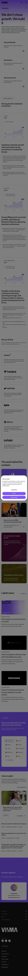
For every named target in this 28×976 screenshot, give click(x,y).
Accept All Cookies (14, 497)
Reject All (14, 493)
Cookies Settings (14, 489)
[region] (14, 488)
